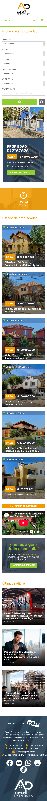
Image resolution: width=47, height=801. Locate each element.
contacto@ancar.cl (25, 751)
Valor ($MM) (7, 79)
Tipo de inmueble (9, 69)
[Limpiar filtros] (42, 102)
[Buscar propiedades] (19, 102)
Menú (37, 20)
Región (5, 49)
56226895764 (29, 554)
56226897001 (36, 748)
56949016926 (16, 748)
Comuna (5, 59)
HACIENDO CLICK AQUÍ (23, 565)
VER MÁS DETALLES (20, 172)
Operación (6, 39)
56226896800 (36, 745)
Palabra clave (8, 89)
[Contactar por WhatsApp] (28, 762)
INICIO (7, 20)
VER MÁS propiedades (23, 506)
